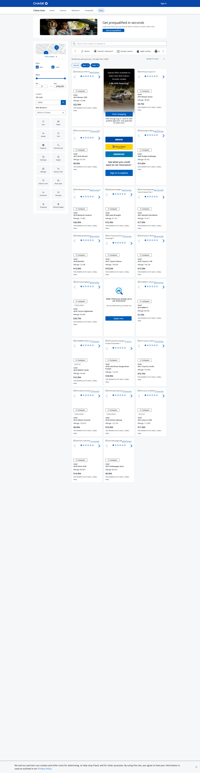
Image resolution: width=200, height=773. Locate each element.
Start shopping (119, 114)
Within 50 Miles (44, 112)
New (41, 67)
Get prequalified (113, 30)
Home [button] (52, 10)
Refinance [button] (76, 10)
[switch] (43, 67)
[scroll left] (75, 51)
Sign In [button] (164, 3)
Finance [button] (63, 10)
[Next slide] (99, 76)
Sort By (148, 59)
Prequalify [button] (89, 10)
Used (57, 67)
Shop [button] (101, 10)
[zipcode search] (63, 102)
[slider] (37, 78)
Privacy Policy (45, 768)
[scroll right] (163, 51)
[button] (196, 767)
